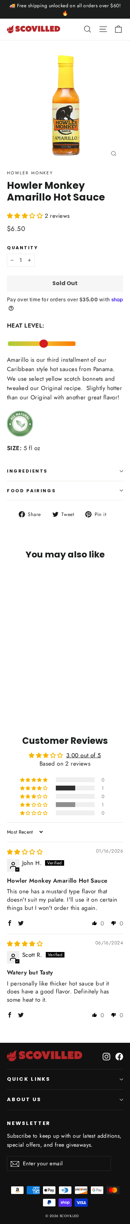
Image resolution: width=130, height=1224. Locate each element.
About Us (24, 1099)
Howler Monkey (30, 173)
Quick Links (28, 1079)
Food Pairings (31, 491)
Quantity (22, 247)
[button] (26, 216)
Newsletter (29, 1123)
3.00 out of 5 (83, 755)
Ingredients (27, 471)
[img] (25, 852)
